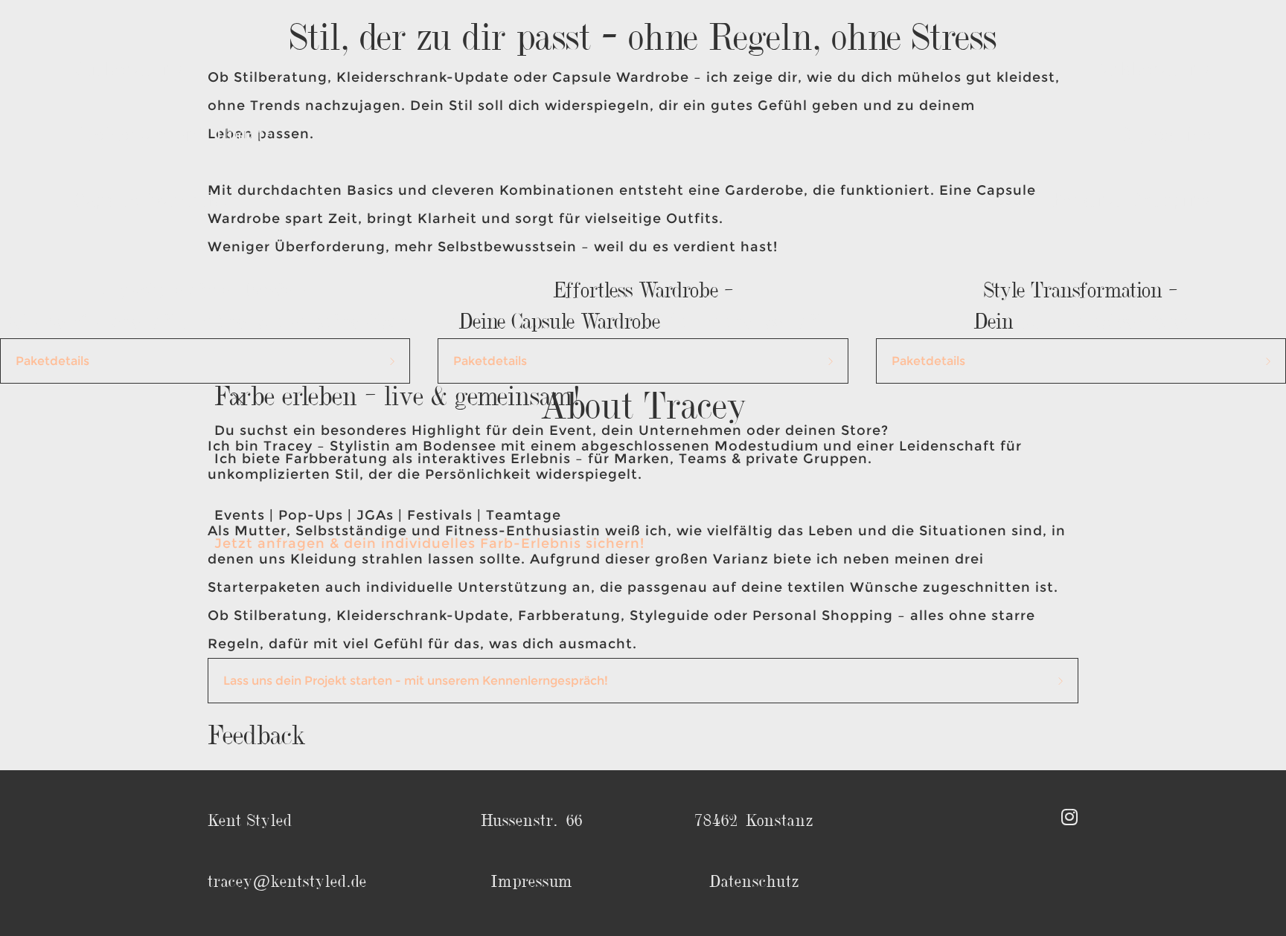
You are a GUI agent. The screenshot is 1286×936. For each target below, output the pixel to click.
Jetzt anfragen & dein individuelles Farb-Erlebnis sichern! (429, 543)
